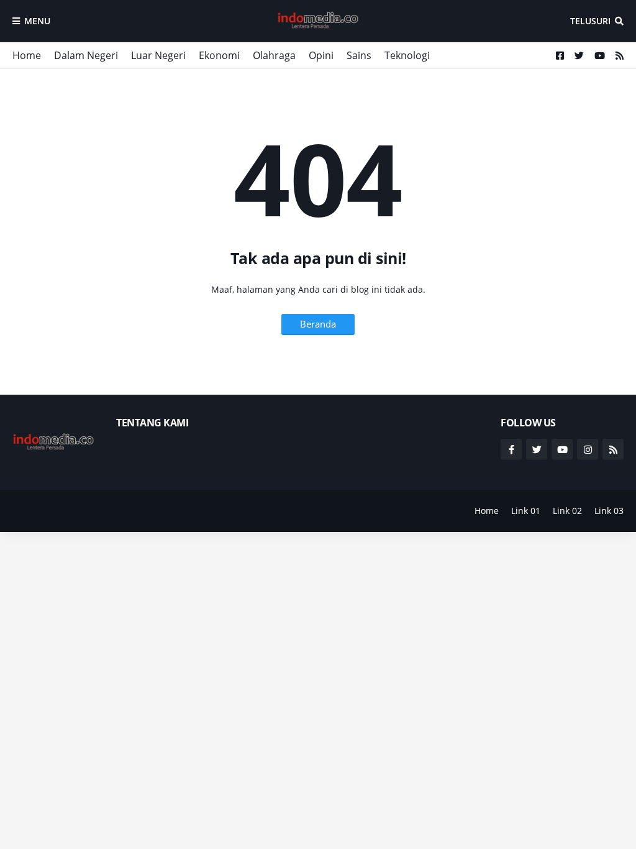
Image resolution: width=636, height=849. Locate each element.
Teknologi (407, 55)
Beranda (318, 324)
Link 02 (567, 510)
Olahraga (274, 55)
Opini (321, 55)
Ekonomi (219, 55)
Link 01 (525, 510)
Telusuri (590, 21)
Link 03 (609, 510)
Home (26, 55)
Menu (37, 21)
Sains (359, 55)
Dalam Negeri (86, 55)
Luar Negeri (158, 55)
